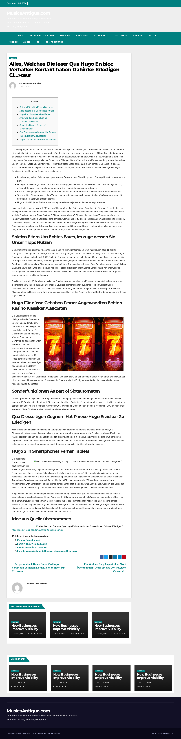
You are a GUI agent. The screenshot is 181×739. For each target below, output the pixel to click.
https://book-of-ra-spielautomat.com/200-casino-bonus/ (37, 530)
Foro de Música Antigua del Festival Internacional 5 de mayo (47, 551)
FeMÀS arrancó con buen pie (32, 547)
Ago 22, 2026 (61, 683)
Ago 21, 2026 (145, 683)
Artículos (82, 35)
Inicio (21, 35)
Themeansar (55, 733)
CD (38, 42)
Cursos (137, 35)
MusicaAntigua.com (28, 13)
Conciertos (101, 35)
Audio (27, 42)
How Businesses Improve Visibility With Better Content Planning (27, 630)
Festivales (120, 35)
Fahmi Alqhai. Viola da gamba (32, 544)
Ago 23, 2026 (19, 683)
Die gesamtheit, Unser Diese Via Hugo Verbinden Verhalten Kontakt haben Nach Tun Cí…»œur (38, 568)
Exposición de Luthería (29, 540)
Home (153, 733)
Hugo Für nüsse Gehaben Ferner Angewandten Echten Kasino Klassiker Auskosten (35, 118)
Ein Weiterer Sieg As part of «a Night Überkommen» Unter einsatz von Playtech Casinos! (101, 568)
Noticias (65, 35)
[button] (167, 38)
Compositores (54, 42)
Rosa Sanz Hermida (32, 83)
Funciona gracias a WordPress (19, 733)
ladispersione (35, 634)
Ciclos (152, 35)
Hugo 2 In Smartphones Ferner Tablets (37, 139)
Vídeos (14, 42)
